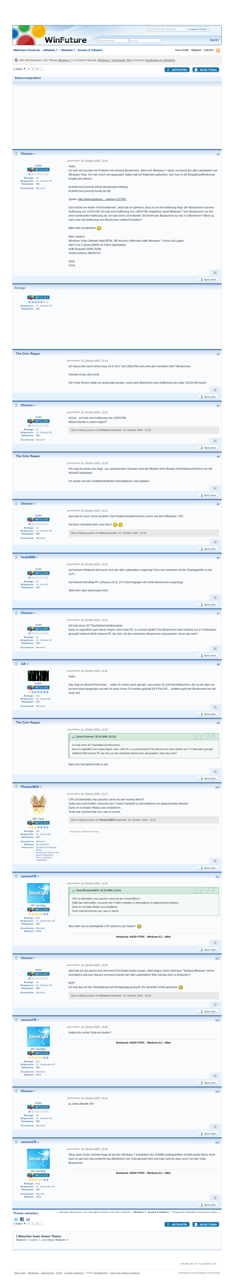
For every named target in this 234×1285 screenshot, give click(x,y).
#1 (218, 154)
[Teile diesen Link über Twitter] (16, 1219)
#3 (218, 405)
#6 (218, 557)
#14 (217, 1091)
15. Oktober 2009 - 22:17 (94, 510)
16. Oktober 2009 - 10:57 (94, 564)
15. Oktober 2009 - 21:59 (94, 463)
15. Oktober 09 (44, 181)
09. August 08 (43, 699)
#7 (218, 613)
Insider (38, 683)
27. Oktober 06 (44, 305)
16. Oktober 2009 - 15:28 (94, 1026)
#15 (217, 1142)
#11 (218, 877)
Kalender (209, 50)
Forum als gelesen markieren (125, 1273)
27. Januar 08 (43, 834)
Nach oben (210, 279)
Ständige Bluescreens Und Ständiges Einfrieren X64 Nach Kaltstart (94, 1212)
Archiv (59, 1273)
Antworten (179, 70)
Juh (23, 664)
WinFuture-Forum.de (26, 50)
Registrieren (195, 40)
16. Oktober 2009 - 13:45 (94, 965)
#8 (218, 664)
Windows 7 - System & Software (82, 50)
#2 (218, 354)
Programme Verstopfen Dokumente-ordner (195, 1212)
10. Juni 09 (42, 584)
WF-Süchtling (38, 905)
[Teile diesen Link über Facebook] (22, 1219)
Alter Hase (38, 818)
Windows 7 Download (111, 60)
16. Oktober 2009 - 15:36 (94, 1149)
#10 (217, 787)
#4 (218, 456)
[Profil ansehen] (35, 153)
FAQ (129, 60)
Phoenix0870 (30, 787)
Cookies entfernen (74, 1273)
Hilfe (214, 40)
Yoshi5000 (28, 557)
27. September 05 (45, 921)
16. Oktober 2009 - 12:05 (94, 729)
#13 (217, 1020)
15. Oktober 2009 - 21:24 (94, 360)
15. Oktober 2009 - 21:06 (94, 160)
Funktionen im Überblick (160, 60)
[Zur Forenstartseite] (56, 38)
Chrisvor (27, 153)
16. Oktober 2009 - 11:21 (94, 620)
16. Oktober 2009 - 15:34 (94, 1098)
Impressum (33, 1273)
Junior (38, 165)
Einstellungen (100, 1273)
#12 (217, 958)
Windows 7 (51, 50)
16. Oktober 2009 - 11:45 (94, 670)
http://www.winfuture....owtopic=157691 (102, 199)
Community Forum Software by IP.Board (199, 1273)
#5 (218, 504)
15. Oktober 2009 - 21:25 (94, 412)
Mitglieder (196, 50)
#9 (218, 723)
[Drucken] (28, 1219)
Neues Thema (208, 70)
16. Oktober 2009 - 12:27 (94, 793)
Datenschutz (47, 1273)
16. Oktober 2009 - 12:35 (94, 883)
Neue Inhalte (182, 50)
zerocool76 (28, 876)
